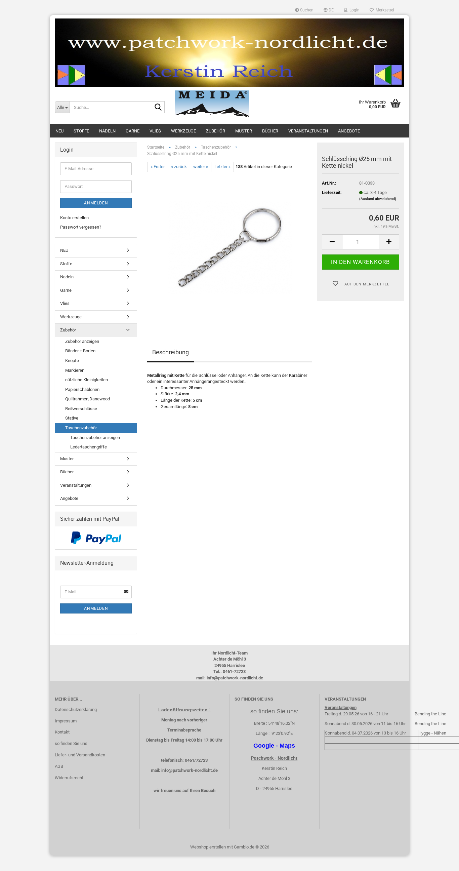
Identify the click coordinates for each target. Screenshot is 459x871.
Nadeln (107, 130)
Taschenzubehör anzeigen (95, 437)
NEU (59, 130)
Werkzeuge (183, 130)
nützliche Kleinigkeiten (86, 379)
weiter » (200, 166)
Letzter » (222, 166)
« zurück (179, 166)
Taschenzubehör (81, 427)
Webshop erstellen (208, 846)
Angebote (349, 130)
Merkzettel (384, 10)
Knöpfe (72, 360)
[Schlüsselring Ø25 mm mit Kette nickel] (230, 247)
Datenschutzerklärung (76, 709)
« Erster (158, 166)
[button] (329, 10)
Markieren (74, 370)
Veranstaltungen (308, 130)
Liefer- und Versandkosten (80, 754)
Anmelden (96, 203)
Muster (243, 130)
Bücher (270, 130)
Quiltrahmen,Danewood (87, 398)
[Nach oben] (440, 861)
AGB (59, 766)
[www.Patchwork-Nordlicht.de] (229, 52)
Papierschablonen (82, 389)
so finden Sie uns (71, 743)
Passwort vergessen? (80, 227)
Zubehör (215, 130)
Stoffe (81, 130)
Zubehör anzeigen (82, 341)
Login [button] (353, 10)
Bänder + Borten (80, 350)
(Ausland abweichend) (377, 199)
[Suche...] (158, 108)
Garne (132, 130)
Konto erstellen (74, 217)
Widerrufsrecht (69, 777)
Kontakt (62, 732)
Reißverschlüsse (81, 408)
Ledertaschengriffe (88, 446)
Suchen (306, 10)
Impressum (66, 720)
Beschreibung (170, 352)
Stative (71, 418)
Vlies (155, 130)
